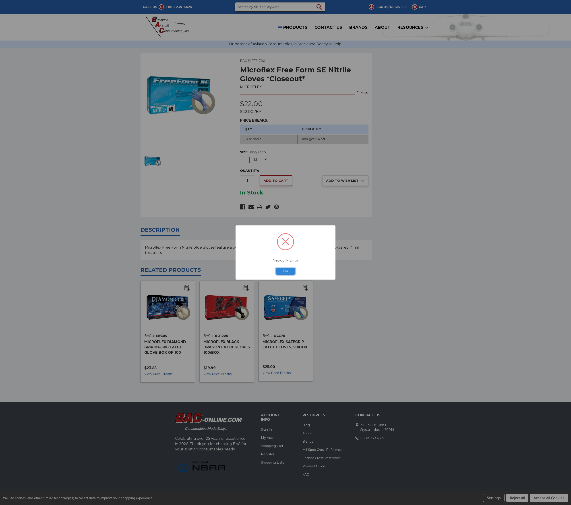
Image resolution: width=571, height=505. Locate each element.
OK (285, 271)
